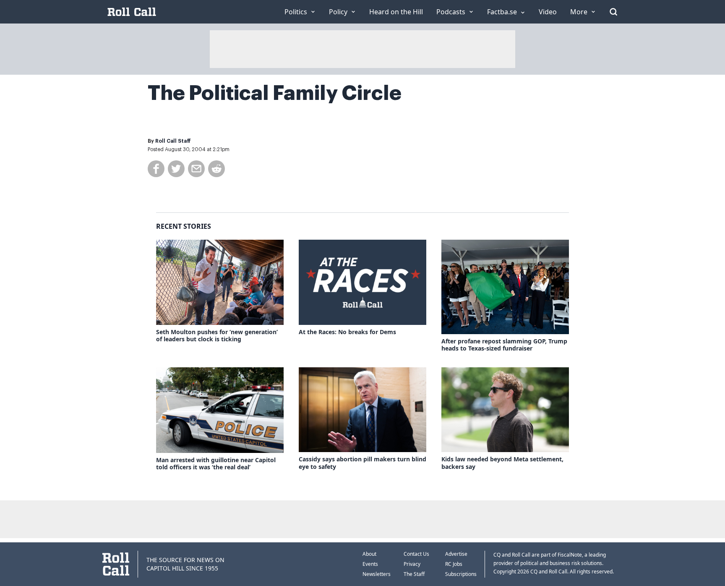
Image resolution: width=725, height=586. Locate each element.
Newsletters (376, 574)
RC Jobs (453, 564)
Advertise (456, 553)
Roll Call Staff (173, 141)
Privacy (412, 564)
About (369, 553)
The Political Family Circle (275, 93)
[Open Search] (613, 12)
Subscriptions (461, 574)
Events (370, 564)
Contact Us (416, 553)
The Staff (414, 574)
